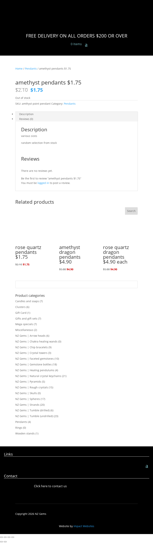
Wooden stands (25, 433)
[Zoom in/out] (1, 537)
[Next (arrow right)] (5, 541)
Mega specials (24, 324)
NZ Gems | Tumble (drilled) (32, 410)
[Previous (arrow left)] (1, 541)
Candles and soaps (27, 301)
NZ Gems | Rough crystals (31, 387)
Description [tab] (26, 114)
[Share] (8, 537)
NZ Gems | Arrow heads (30, 335)
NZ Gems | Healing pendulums (34, 370)
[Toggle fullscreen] (5, 537)
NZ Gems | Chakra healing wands (36, 341)
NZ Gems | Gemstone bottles (33, 364)
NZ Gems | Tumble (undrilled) (34, 416)
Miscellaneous (24, 330)
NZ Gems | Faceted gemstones (34, 358)
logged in (43, 183)
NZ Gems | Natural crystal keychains (38, 376)
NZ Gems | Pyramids (28, 381)
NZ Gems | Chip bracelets (31, 347)
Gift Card (20, 312)
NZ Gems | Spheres (27, 399)
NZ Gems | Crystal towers (31, 353)
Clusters (20, 307)
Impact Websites (84, 526)
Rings (18, 427)
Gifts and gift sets (26, 318)
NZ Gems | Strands (27, 404)
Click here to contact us (50, 486)
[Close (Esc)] (12, 537)
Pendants (31, 68)
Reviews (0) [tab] (26, 119)
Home (19, 68)
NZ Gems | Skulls (26, 393)
